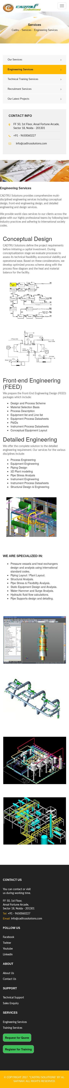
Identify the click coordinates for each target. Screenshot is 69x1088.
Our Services (15, 59)
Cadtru (15, 30)
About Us (8, 973)
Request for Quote (17, 1038)
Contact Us (9, 979)
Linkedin (8, 954)
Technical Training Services (23, 79)
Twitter (7, 943)
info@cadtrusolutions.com (31, 143)
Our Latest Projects (18, 98)
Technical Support (13, 997)
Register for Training (18, 1049)
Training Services (12, 1028)
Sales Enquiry (11, 1003)
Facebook (8, 937)
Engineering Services (46, 30)
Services (26, 30)
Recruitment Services (20, 88)
